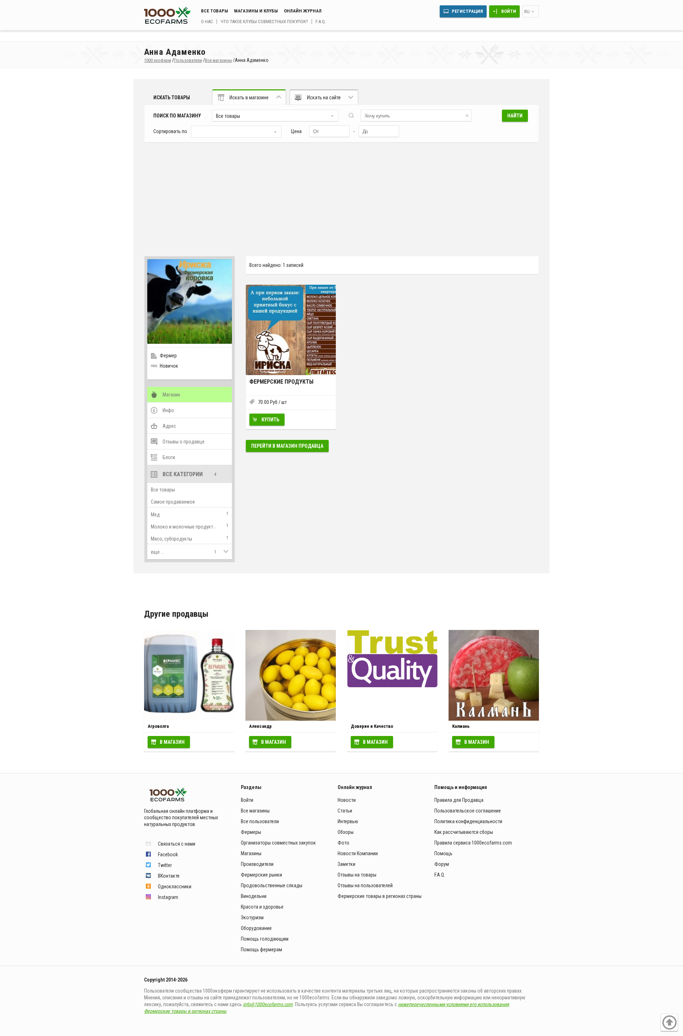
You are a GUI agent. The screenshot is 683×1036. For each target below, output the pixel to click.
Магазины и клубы (256, 11)
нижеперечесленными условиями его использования (453, 1004)
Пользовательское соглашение (467, 811)
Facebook (168, 854)
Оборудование (256, 928)
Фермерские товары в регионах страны (380, 896)
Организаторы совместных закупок (278, 843)
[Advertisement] (341, 196)
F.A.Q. (321, 21)
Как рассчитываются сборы (463, 832)
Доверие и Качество (372, 726)
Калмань (461, 726)
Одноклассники (174, 886)
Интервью (348, 821)
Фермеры (251, 832)
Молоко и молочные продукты (183, 527)
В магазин (172, 742)
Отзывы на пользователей (365, 885)
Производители (257, 864)
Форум (441, 864)
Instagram (168, 897)
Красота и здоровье (262, 907)
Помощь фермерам (261, 949)
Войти (508, 11)
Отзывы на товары (357, 875)
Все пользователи (260, 821)
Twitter (165, 865)
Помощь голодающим (264, 939)
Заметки (346, 864)
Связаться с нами (176, 844)
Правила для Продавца (458, 800)
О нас (207, 21)
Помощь (443, 853)
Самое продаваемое (173, 502)
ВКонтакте (169, 876)
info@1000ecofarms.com (268, 1004)
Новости (347, 800)
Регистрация (467, 11)
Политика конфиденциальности (468, 821)
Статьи (345, 811)
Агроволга (158, 726)
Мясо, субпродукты (171, 539)
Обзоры (346, 832)
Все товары (214, 11)
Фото (343, 843)
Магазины (251, 853)
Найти (515, 116)
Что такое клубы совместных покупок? (264, 21)
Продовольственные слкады (271, 885)
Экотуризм (252, 917)
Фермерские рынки (261, 875)
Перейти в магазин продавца (287, 446)
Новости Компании (358, 853)
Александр (260, 726)
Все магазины (255, 811)
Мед (155, 514)
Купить (270, 419)
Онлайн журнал (303, 11)
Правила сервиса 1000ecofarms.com (473, 843)
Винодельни (253, 896)
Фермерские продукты (281, 381)
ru (527, 11)
